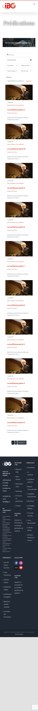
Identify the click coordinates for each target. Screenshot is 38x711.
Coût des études (30, 529)
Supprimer (29, 81)
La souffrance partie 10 (16, 149)
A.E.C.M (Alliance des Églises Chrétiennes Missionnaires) (6, 524)
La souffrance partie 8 (16, 227)
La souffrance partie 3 (16, 422)
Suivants (21, 443)
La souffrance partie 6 (16, 305)
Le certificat (30, 473)
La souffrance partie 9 (16, 188)
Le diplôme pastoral (30, 480)
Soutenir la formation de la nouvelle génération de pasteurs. (18, 525)
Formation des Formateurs (7, 614)
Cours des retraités (30, 514)
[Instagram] (21, 563)
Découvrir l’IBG (19, 470)
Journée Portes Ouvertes (6, 565)
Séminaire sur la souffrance (17, 105)
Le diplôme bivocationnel (30, 495)
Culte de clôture (6, 581)
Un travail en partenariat (19, 498)
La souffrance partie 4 (16, 383)
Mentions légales (19, 634)
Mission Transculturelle (30, 488)
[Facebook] (16, 563)
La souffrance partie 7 (15, 266)
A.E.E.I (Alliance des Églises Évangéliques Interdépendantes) (6, 529)
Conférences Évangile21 (7, 595)
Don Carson (14, 113)
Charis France (5, 537)
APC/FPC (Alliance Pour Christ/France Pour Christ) (7, 545)
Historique (19, 491)
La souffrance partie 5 (16, 344)
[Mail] (16, 567)
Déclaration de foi (19, 485)
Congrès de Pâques (7, 588)
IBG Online (30, 501)
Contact (18, 506)
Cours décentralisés (30, 521)
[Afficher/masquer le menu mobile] (34, 4)
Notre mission (18, 478)
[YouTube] (21, 567)
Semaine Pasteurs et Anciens (30, 537)
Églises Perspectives (6, 551)
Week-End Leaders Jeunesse (7, 604)
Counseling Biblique (30, 507)
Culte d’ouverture (7, 573)
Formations (30, 467)
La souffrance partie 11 (16, 110)
